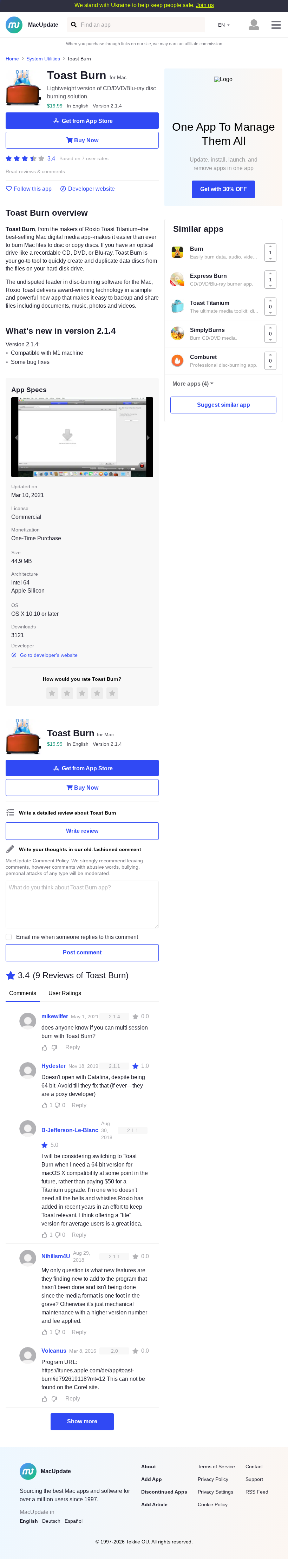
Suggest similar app (223, 405)
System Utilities (43, 58)
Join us (205, 5)
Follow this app (33, 189)
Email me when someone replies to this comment (77, 937)
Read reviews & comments (35, 172)
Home (12, 58)
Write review (82, 831)
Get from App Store (87, 121)
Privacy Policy (213, 1479)
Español (74, 1520)
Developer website (91, 189)
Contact (254, 1466)
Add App (151, 1479)
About (148, 1466)
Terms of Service (216, 1466)
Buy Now (86, 140)
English (29, 1520)
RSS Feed (257, 1492)
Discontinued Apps (164, 1492)
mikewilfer (54, 1016)
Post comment (82, 952)
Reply (72, 1047)
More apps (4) (190, 383)
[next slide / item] (148, 437)
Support (254, 1479)
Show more (82, 1421)
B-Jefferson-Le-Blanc (69, 1130)
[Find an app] (73, 24)
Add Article (154, 1504)
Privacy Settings (215, 1492)
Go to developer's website (49, 655)
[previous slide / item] (16, 437)
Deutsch (51, 1520)
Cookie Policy (213, 1504)
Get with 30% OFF (223, 189)
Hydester (53, 1066)
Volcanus (53, 1350)
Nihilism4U (55, 1256)
